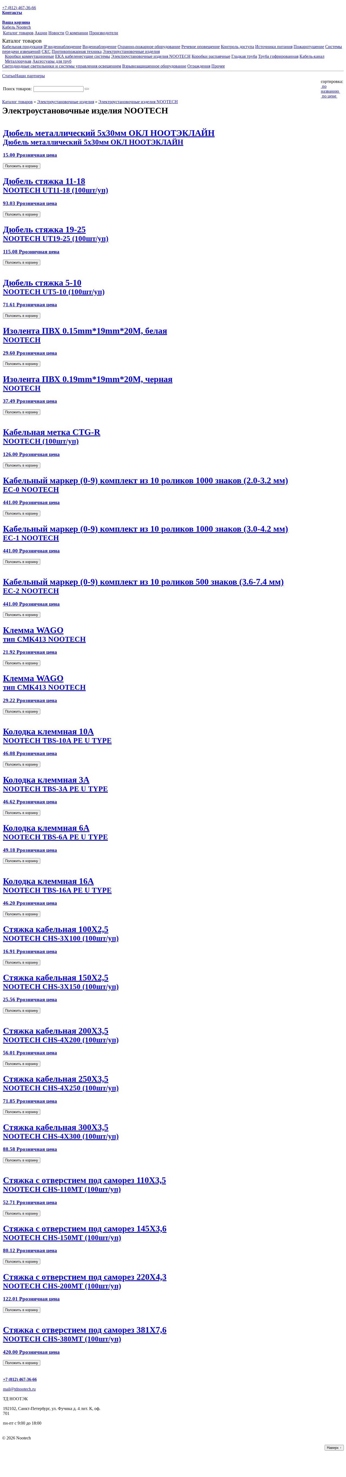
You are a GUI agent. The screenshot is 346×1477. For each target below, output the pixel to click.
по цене (329, 96)
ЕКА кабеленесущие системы (82, 56)
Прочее (218, 66)
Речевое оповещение (200, 46)
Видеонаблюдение (99, 46)
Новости (56, 33)
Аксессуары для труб (51, 61)
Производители (103, 33)
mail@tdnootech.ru (19, 1389)
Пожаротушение (309, 46)
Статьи (8, 75)
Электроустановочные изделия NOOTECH (151, 56)
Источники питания (273, 46)
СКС (46, 51)
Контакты (12, 12)
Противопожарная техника (77, 51)
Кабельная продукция (22, 46)
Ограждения (198, 66)
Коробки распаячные (211, 56)
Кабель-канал (312, 56)
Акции (41, 33)
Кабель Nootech (16, 27)
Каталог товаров (18, 33)
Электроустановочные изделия (131, 51)
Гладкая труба (244, 56)
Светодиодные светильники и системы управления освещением (61, 66)
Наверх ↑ (334, 1448)
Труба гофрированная (278, 56)
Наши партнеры (30, 75)
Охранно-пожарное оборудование (149, 46)
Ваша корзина (16, 22)
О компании (76, 33)
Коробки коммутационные (29, 56)
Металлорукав (18, 61)
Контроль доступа (237, 46)
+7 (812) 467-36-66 (19, 7)
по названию (330, 88)
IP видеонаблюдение (62, 46)
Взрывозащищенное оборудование (154, 66)
